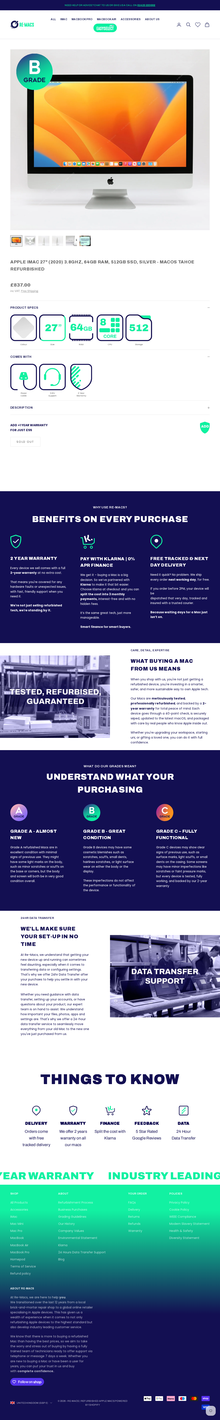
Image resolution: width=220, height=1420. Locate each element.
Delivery (134, 1209)
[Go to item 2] (30, 240)
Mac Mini (16, 1224)
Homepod (17, 1259)
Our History (66, 1224)
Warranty (135, 1231)
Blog (61, 1259)
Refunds (134, 1224)
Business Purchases (72, 1209)
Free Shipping (29, 291)
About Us (152, 19)
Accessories (131, 19)
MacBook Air (106, 19)
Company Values (71, 1231)
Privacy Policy (179, 1202)
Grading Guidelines (72, 1217)
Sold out (25, 442)
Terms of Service (23, 1266)
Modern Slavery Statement (189, 1224)
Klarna (62, 1245)
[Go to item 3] (44, 240)
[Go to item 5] (71, 240)
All (53, 19)
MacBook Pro (82, 19)
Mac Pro (16, 1231)
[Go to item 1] (16, 240)
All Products (19, 1202)
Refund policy (20, 1273)
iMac (63, 19)
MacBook (17, 1238)
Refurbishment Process (75, 1202)
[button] (23, 330)
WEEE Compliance (182, 1217)
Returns (134, 1217)
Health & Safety (181, 1231)
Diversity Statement (184, 1238)
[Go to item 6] (85, 240)
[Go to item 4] (58, 240)
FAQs (132, 1202)
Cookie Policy (179, 1209)
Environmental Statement (77, 1238)
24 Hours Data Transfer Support (82, 1252)
